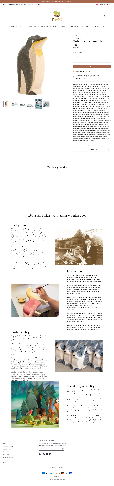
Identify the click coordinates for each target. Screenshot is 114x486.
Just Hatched (12, 26)
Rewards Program (8, 457)
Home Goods (74, 26)
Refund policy (7, 449)
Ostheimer (77, 38)
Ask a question (92, 149)
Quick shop (16, 196)
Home (74, 36)
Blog (4, 462)
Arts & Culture (45, 26)
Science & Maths (34, 26)
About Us (5, 460)
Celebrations (85, 26)
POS (50, 479)
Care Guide (91, 145)
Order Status (11, 4)
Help (4, 4)
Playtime (22, 26)
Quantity (76, 56)
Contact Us (6, 441)
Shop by (95, 26)
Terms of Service (8, 451)
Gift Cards (37, 4)
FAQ (4, 443)
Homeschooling (28, 4)
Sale (103, 26)
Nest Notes (19, 4)
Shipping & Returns (8, 446)
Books (55, 26)
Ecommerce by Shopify (59, 479)
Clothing (63, 26)
